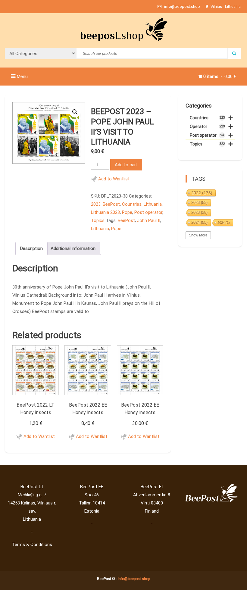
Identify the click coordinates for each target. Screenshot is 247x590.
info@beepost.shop (134, 579)
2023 (96, 204)
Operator (211, 126)
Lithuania (153, 204)
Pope (127, 212)
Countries (132, 204)
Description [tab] (31, 248)
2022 (201, 192)
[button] (75, 112)
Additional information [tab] (73, 248)
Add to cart (126, 164)
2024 (199, 222)
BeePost (111, 204)
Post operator (148, 212)
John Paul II (148, 220)
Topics (98, 220)
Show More (198, 235)
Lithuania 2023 (105, 212)
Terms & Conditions (32, 544)
